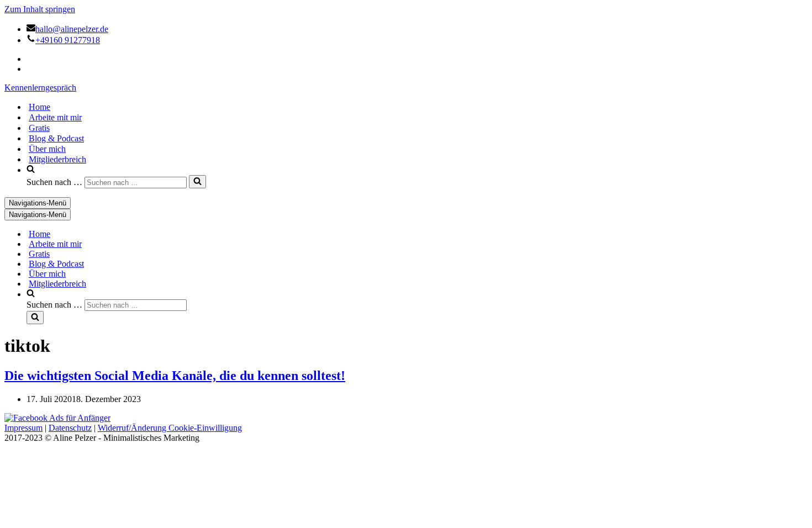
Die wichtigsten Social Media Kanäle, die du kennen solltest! (174, 375)
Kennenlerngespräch (40, 87)
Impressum (23, 427)
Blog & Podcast (56, 138)
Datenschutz (70, 427)
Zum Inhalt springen (39, 9)
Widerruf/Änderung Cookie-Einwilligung (170, 427)
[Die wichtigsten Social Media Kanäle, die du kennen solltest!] (57, 418)
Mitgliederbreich (57, 159)
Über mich (47, 149)
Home (39, 107)
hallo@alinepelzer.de (71, 29)
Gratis (39, 128)
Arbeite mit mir (55, 117)
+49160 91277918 (67, 40)
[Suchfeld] (197, 181)
